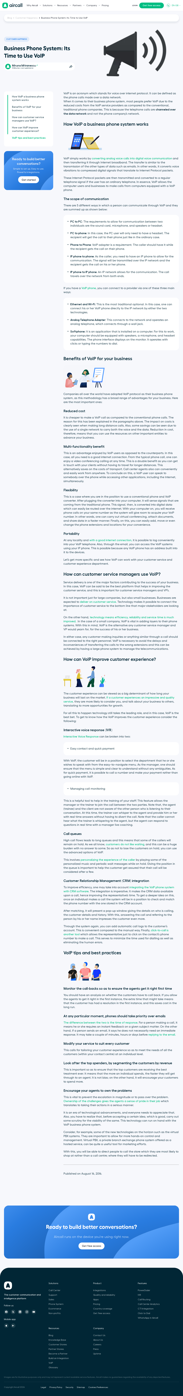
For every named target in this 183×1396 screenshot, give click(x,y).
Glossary (53, 1367)
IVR (139, 1295)
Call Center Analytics (149, 1304)
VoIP (51, 1363)
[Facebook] (6, 1312)
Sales (51, 1299)
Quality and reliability (104, 1295)
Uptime (97, 1354)
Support (53, 1295)
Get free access (151, 5)
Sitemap (81, 1387)
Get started (29, 180)
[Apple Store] (6, 1325)
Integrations (99, 1290)
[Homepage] (12, 5)
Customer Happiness (26, 18)
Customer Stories (58, 1344)
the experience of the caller (116, 859)
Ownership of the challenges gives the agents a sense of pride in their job (111, 1101)
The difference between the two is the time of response (100, 1022)
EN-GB (175, 5)
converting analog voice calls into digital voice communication (132, 158)
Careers (97, 1344)
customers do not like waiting (125, 844)
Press (96, 1349)
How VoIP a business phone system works (28, 98)
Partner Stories (56, 1349)
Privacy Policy (55, 1387)
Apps (96, 1299)
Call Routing (144, 1299)
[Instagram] (27, 1312)
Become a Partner (58, 1354)
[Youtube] (33, 1312)
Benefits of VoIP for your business (26, 109)
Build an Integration (59, 1358)
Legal (43, 1387)
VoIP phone (88, 288)
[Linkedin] (20, 1312)
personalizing (89, 859)
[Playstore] (13, 1325)
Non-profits (55, 1313)
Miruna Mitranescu (24, 65)
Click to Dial (144, 1313)
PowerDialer (144, 1290)
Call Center (54, 1290)
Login (135, 5)
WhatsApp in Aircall (148, 1318)
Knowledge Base (57, 1340)
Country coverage (102, 1309)
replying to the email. (162, 1034)
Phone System (56, 1304)
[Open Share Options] (71, 66)
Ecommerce (55, 1309)
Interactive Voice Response (81, 736)
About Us (98, 1340)
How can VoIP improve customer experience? (25, 129)
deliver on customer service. (98, 601)
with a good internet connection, (110, 540)
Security (69, 1387)
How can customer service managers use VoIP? (28, 119)
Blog (9, 18)
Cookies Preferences (98, 1387)
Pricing (105, 5)
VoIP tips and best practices (29, 138)
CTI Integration (146, 1309)
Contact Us (99, 1335)
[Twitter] (13, 1312)
